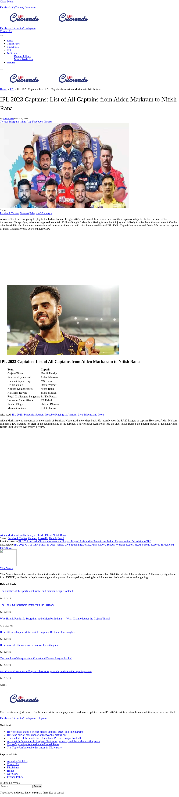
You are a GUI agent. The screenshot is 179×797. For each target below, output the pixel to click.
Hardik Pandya (26, 535)
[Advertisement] (89, 257)
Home (10, 40)
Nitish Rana (59, 535)
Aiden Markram (9, 535)
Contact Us (6, 31)
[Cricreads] (49, 24)
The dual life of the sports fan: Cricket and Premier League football (36, 591)
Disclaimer (13, 767)
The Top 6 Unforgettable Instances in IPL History (27, 604)
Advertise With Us (17, 761)
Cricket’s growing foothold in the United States (33, 744)
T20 (9, 50)
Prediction (12, 53)
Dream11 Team (22, 56)
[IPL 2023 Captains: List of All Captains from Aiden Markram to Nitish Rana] (64, 206)
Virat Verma (8, 118)
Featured (11, 63)
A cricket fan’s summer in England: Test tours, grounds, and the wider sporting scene (46, 671)
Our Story (12, 773)
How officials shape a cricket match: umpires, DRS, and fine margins (37, 632)
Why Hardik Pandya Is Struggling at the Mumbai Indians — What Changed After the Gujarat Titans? (55, 618)
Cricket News (13, 44)
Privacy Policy (15, 776)
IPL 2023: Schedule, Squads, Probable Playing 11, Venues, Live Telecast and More (58, 414)
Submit (37, 786)
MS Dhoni (46, 535)
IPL (38, 535)
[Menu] (1, 35)
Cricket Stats (13, 47)
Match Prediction (23, 59)
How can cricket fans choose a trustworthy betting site (29, 645)
